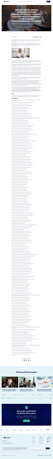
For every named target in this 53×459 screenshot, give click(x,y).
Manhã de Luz (24, 1)
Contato (34, 1)
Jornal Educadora (41, 440)
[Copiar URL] (33, 37)
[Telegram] (39, 37)
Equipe (21, 1)
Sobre (18, 1)
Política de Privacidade (40, 455)
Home (33, 438)
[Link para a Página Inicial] (6, 438)
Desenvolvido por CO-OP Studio (47, 455)
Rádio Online (34, 441)
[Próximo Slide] (50, 398)
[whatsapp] (40, 37)
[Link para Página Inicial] (8, 1)
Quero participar (26, 420)
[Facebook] (37, 37)
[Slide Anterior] (3, 398)
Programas (31, 1)
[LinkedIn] (35, 37)
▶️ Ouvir (48, 1)
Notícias (28, 1)
